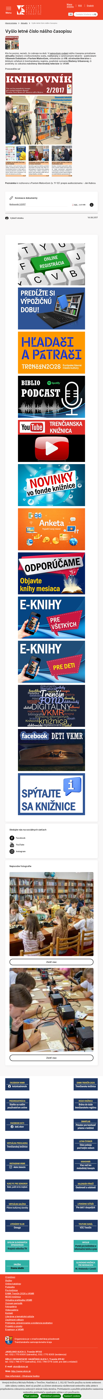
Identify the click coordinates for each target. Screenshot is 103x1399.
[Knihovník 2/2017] (38, 124)
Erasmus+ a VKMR (14, 1329)
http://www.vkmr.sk (21, 1371)
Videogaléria (11, 1310)
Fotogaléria (11, 1306)
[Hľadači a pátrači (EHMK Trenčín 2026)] (51, 352)
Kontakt (9, 1313)
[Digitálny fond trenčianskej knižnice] (51, 705)
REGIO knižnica (13, 1296)
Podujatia (10, 1287)
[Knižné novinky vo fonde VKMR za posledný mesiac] (51, 485)
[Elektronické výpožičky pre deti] (51, 661)
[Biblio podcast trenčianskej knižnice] (51, 396)
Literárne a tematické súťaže (19, 1316)
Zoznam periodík (13, 1303)
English (90, 6)
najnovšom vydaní (59, 53)
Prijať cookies (30, 1396)
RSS (80, 5)
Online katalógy (13, 1283)
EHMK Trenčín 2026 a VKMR (19, 1293)
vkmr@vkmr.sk (20, 1366)
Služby (8, 1280)
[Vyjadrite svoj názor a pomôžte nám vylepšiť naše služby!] (51, 529)
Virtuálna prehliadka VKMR (18, 1300)
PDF (76, 205)
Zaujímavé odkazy (14, 1319)
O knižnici (10, 1277)
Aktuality (24, 23)
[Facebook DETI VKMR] (51, 749)
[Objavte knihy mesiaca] (51, 573)
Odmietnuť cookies (51, 1396)
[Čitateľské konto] (51, 308)
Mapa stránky (70, 5)
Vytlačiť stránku (17, 218)
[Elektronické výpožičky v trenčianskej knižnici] (51, 617)
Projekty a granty (13, 1326)
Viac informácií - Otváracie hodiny (22, 1376)
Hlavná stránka (11, 23)
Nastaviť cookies (72, 1396)
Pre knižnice (11, 1290)
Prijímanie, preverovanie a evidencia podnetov (29, 1323)
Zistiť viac (51, 962)
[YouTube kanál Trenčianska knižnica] (51, 440)
